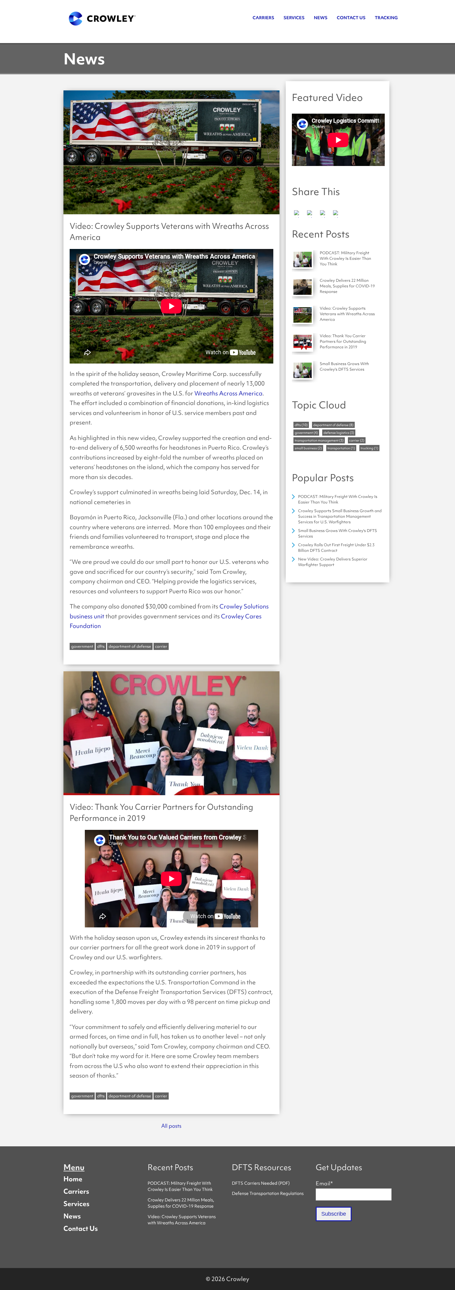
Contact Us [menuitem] (351, 17)
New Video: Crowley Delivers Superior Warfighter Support (332, 561)
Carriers (76, 1191)
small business (308, 448)
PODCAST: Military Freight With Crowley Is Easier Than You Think (337, 499)
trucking (369, 448)
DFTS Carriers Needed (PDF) (261, 1183)
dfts (101, 646)
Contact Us (80, 1228)
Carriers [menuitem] (263, 17)
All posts (171, 1125)
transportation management (319, 440)
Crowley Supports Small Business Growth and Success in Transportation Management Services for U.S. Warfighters (340, 516)
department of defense (130, 646)
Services (76, 1203)
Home (72, 1179)
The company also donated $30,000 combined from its (144, 606)
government (82, 646)
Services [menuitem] (294, 17)
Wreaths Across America (228, 393)
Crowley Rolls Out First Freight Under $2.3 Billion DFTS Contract (336, 547)
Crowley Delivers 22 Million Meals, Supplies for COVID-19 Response (181, 1203)
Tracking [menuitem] (386, 17)
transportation (341, 448)
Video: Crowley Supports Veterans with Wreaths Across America (182, 1220)
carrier (161, 646)
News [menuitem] (320, 17)
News (72, 1216)
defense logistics (338, 432)
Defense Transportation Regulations (268, 1193)
